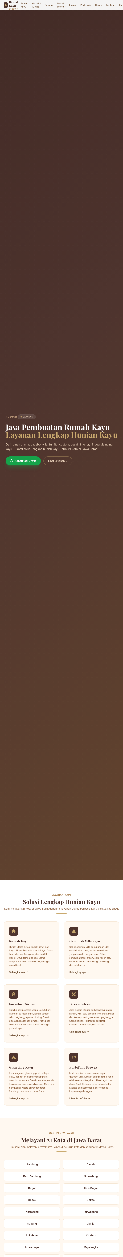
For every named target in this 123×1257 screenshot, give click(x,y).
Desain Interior (61, 5)
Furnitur (49, 5)
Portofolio (85, 5)
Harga (98, 5)
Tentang (110, 5)
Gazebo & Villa (36, 5)
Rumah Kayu (24, 5)
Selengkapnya (17, 972)
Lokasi (73, 5)
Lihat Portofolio (78, 1098)
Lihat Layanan (56, 460)
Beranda (12, 416)
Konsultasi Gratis (25, 460)
